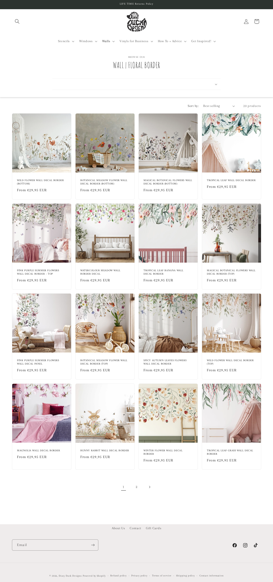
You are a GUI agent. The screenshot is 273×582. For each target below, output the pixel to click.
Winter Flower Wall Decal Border (162, 452)
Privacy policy (139, 575)
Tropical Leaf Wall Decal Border (231, 180)
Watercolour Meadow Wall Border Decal (100, 272)
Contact (135, 528)
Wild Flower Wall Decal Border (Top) (230, 362)
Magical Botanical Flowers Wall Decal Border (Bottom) (167, 182)
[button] (17, 21)
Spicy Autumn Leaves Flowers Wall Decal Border (164, 362)
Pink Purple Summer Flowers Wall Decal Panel (38, 362)
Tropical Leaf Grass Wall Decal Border (230, 452)
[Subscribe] (93, 545)
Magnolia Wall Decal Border (38, 450)
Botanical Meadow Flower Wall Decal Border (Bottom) (104, 182)
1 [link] (124, 487)
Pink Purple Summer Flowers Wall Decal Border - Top (38, 272)
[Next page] (149, 487)
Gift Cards (153, 528)
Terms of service (161, 575)
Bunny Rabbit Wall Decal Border (104, 450)
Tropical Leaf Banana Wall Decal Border (163, 272)
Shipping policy (185, 575)
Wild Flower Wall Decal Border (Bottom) (40, 182)
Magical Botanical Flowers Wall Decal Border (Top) (231, 272)
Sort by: (193, 106)
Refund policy (118, 575)
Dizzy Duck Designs (70, 575)
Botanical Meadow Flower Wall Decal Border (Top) (104, 362)
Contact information (211, 575)
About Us (118, 528)
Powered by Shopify (94, 575)
